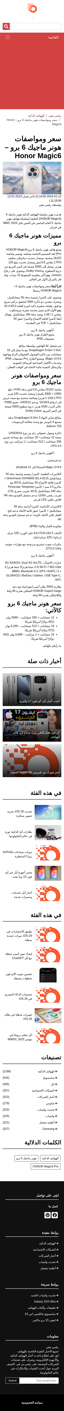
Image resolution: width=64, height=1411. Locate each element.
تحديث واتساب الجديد (43, 1295)
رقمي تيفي (55, 115)
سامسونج (48, 1077)
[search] (6, 26)
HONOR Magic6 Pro (45, 1166)
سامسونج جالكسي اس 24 (40, 1313)
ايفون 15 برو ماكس (44, 1320)
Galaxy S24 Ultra (45, 1301)
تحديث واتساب (45, 1109)
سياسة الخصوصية (32, 1402)
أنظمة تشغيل (46, 1122)
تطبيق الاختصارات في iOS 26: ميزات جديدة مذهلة (19, 935)
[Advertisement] (32, 75)
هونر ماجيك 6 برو (26, 1158)
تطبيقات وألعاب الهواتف (42, 1307)
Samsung (48, 1128)
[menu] (8, 37)
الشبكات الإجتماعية (43, 1090)
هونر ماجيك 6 (14, 214)
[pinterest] (47, 1215)
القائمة (53, 37)
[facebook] (55, 1215)
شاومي (50, 1103)
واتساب (50, 1116)
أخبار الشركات (45, 1096)
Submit (12, 1380)
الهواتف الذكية (46, 1071)
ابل (52, 1084)
